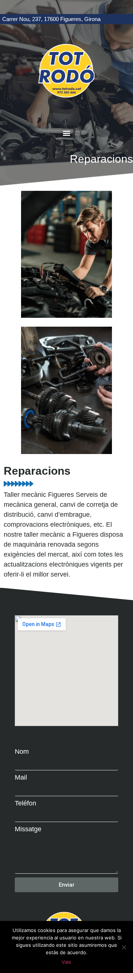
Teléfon (25, 803)
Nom (22, 751)
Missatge (28, 829)
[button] (67, 133)
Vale (66, 962)
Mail (21, 777)
